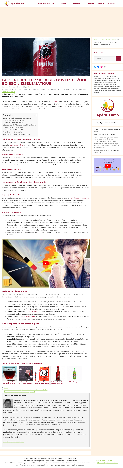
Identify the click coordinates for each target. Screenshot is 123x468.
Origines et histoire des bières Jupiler (17, 118)
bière (56, 102)
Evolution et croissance (15, 122)
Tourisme (90, 3)
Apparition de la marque (15, 120)
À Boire (63, 3)
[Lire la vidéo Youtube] (46, 263)
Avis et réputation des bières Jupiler (17, 134)
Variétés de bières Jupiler (13, 132)
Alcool (108, 40)
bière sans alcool (29, 316)
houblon (85, 198)
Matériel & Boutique (46, 3)
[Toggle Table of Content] (34, 115)
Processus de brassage (15, 129)
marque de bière (16, 145)
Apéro (96, 40)
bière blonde (33, 312)
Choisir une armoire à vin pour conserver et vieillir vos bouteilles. (25, 390)
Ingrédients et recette (15, 127)
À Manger (76, 3)
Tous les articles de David (13, 442)
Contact (109, 461)
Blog (100, 3)
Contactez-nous (8, 92)
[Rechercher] (118, 58)
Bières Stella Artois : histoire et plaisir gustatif (19, 392)
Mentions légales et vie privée (107, 463)
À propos (111, 3)
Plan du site (100, 461)
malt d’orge (74, 198)
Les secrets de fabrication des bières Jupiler (20, 125)
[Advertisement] (61, 21)
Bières (6, 388)
